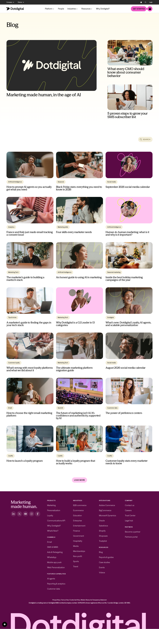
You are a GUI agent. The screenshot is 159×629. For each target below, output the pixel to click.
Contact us (129, 505)
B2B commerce (79, 505)
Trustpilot (103, 541)
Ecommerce (78, 510)
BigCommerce (105, 510)
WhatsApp (51, 557)
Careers (128, 510)
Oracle (102, 520)
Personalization (53, 510)
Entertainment (79, 525)
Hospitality (77, 541)
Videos (102, 572)
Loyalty (50, 515)
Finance (76, 531)
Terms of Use (65, 600)
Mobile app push (54, 562)
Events (102, 567)
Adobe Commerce (107, 505)
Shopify (102, 531)
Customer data (53, 589)
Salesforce (103, 525)
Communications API (56, 520)
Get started (139, 9)
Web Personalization (56, 567)
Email (49, 542)
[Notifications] (141, 2)
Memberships (79, 551)
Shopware (103, 536)
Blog (101, 552)
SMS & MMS (52, 547)
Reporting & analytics (56, 583)
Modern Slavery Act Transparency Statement (94, 600)
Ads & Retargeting (55, 552)
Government (78, 536)
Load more (79, 480)
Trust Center (130, 515)
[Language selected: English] (137, 2)
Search (146, 139)
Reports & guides (106, 557)
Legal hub (129, 520)
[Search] (145, 2)
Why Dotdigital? (103, 8)
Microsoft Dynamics (107, 515)
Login (151, 2)
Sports (76, 561)
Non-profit (77, 556)
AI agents (51, 578)
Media (76, 546)
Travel (75, 566)
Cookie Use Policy (75, 600)
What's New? (52, 531)
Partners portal (131, 537)
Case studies (104, 562)
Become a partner (132, 532)
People (61, 8)
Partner (20, 2)
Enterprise (77, 520)
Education (77, 515)
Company (9, 2)
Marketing (51, 505)
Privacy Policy (56, 600)
